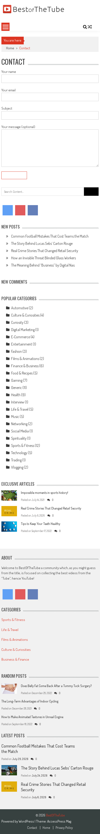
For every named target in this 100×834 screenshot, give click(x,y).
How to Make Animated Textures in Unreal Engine (32, 717)
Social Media (20, 431)
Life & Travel (19, 409)
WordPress (27, 821)
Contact (32, 827)
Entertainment (21, 344)
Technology (19, 452)
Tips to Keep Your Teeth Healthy (40, 524)
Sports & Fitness (22, 445)
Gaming (16, 380)
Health (15, 394)
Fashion (16, 351)
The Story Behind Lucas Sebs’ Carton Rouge (42, 243)
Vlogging (17, 467)
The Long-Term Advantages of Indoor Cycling (29, 701)
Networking (19, 423)
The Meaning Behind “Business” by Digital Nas (43, 265)
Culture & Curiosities (25, 315)
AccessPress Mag (59, 821)
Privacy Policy (64, 827)
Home (10, 48)
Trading (16, 460)
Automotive (19, 308)
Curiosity (17, 322)
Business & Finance (15, 659)
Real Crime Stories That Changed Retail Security (44, 250)
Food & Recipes (22, 373)
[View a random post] (90, 26)
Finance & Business (25, 366)
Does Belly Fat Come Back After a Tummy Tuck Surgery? (56, 686)
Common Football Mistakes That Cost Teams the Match (50, 236)
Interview (17, 402)
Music (15, 416)
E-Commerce (20, 337)
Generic (16, 387)
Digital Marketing (23, 329)
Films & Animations (25, 358)
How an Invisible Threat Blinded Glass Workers (43, 258)
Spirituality (19, 438)
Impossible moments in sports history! (44, 493)
